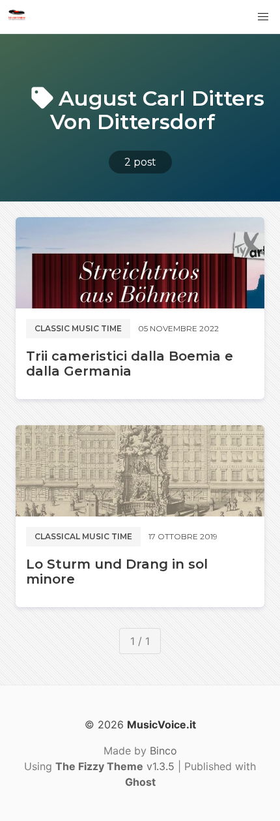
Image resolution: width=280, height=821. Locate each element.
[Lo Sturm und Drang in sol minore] (140, 470)
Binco (163, 750)
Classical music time (83, 536)
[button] (263, 17)
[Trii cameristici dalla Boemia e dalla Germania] (140, 262)
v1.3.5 (115, 766)
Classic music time (78, 328)
